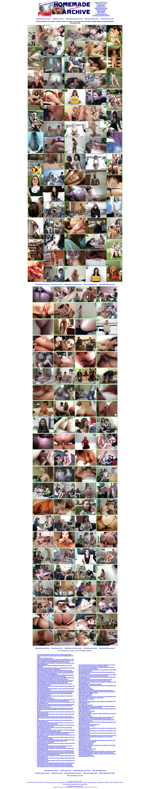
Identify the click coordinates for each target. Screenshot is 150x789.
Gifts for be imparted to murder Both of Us (89, 724)
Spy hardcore (101, 11)
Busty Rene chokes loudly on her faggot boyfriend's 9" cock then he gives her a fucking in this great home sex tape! (55, 723)
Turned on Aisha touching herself (87, 725)
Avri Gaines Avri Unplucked (85, 705)
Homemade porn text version (74, 18)
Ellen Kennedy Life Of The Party (86, 742)
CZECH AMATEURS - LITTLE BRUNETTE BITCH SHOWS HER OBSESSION (55, 675)
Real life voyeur (101, 6)
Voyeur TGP (101, 12)
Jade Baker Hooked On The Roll (86, 756)
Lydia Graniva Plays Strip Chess (87, 711)
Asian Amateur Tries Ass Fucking (45, 742)
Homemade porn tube (107, 18)
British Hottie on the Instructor (86, 689)
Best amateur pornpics (118, 782)
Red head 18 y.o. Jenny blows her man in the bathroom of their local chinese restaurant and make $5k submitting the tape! (55, 754)
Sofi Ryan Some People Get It (86, 744)
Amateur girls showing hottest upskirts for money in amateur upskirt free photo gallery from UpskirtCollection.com (55, 673)
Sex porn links (30, 782)
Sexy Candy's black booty (85, 712)
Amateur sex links (108, 782)
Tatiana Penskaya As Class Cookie (87, 749)
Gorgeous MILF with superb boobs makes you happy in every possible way (55, 752)
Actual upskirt (101, 782)
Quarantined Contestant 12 (85, 695)
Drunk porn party (101, 9)
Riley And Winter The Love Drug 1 (45, 698)
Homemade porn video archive (74, 786)
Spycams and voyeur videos (101, 15)
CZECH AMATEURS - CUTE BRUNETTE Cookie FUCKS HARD (52, 682)
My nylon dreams (66, 784)
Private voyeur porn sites (39, 782)
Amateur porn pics (58, 18)
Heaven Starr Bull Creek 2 (85, 747)
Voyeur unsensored (101, 14)
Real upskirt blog (61, 782)
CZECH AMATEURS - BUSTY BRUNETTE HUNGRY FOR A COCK (53, 661)
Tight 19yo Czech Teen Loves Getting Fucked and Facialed (51, 676)
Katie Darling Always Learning (86, 699)
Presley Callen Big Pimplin (85, 716)
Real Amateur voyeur (92, 782)
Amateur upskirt (69, 782)
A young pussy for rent (84, 739)
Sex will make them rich (84, 738)
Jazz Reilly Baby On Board (85, 688)
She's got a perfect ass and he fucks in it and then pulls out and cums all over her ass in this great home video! (96, 668)
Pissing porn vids (101, 3)
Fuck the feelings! (83, 703)
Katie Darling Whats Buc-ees (86, 750)
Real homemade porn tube (107, 284)
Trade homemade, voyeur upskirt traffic (78, 784)
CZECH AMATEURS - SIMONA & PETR (88, 692)
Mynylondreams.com (101, 8)
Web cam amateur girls (91, 18)
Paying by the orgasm (84, 727)
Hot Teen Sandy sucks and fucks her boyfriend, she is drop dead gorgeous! (55, 750)
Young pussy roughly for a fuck (44, 658)
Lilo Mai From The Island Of (85, 694)
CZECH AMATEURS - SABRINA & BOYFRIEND (90, 684)
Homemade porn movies (43, 18)
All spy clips (101, 5)
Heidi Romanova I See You (43, 706)
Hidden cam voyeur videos (51, 782)
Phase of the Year (83, 700)
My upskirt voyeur (77, 782)
